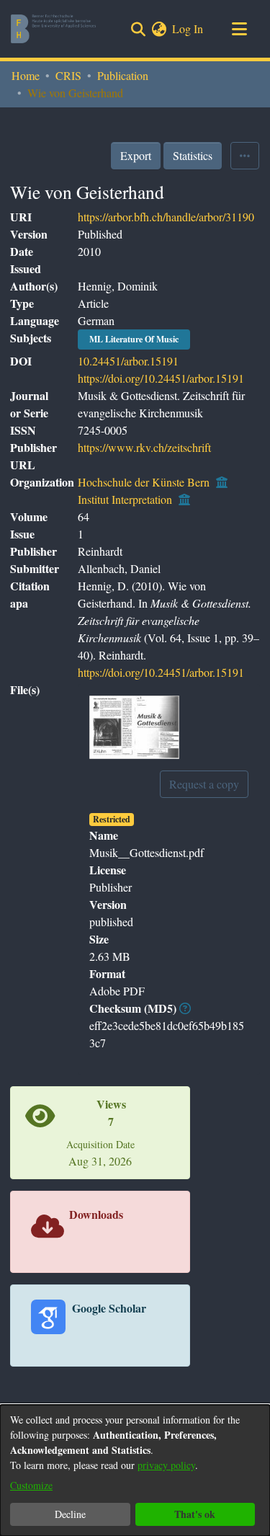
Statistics (192, 155)
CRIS (68, 75)
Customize (31, 1485)
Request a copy (204, 783)
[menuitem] (159, 28)
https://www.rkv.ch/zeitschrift (144, 447)
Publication (122, 75)
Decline (70, 1514)
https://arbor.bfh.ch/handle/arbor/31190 (166, 216)
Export (135, 155)
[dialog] (135, 1470)
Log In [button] (188, 28)
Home (26, 75)
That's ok (194, 1514)
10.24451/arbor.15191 (128, 360)
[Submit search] (138, 28)
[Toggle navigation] (239, 29)
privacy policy (166, 1465)
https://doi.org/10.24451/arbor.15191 (161, 378)
